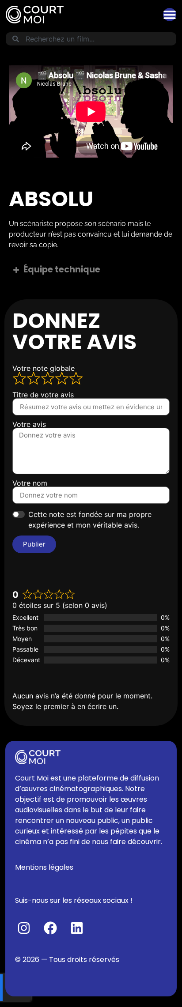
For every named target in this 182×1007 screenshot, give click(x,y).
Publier (34, 544)
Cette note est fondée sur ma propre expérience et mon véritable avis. (90, 519)
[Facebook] (50, 928)
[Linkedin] (77, 928)
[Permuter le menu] (169, 14)
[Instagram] (24, 928)
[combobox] (91, 38)
